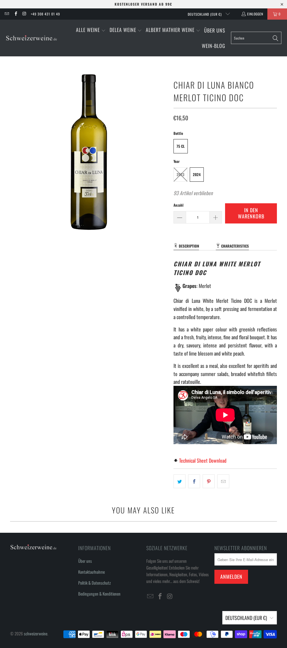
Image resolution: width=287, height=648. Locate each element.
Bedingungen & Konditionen (99, 594)
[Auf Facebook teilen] (194, 481)
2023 (180, 174)
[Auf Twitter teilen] (179, 481)
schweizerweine (35, 633)
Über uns (85, 561)
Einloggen (255, 13)
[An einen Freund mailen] (223, 481)
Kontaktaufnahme (91, 572)
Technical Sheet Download (202, 460)
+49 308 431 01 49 (45, 13)
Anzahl (178, 205)
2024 (197, 174)
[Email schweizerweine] (6, 13)
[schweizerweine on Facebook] (15, 13)
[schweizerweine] (31, 38)
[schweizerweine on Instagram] (24, 13)
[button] (91, 30)
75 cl (181, 146)
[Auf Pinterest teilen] (209, 481)
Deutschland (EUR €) (205, 14)
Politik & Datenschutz (94, 583)
